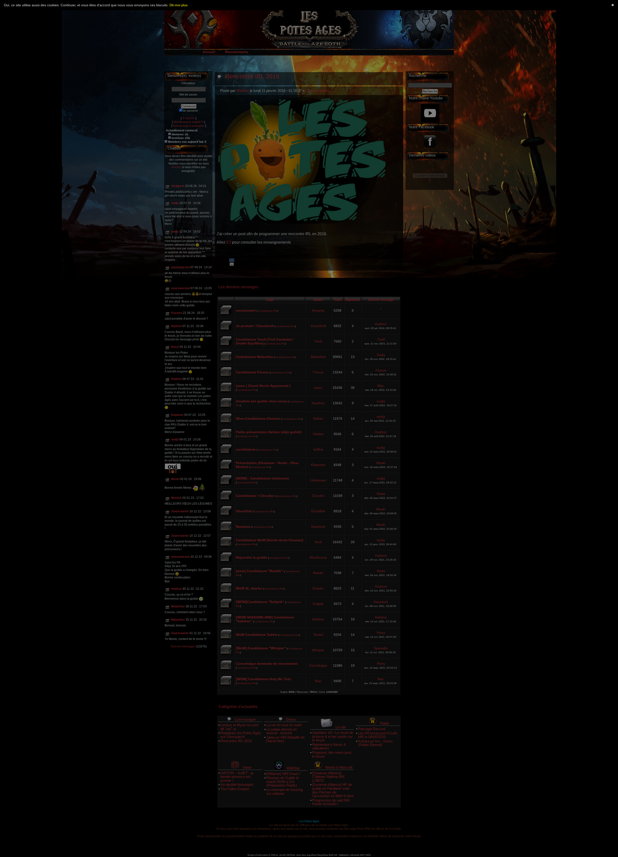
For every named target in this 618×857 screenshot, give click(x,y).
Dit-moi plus (178, 5)
